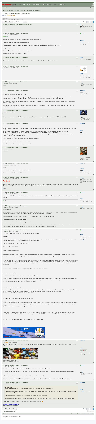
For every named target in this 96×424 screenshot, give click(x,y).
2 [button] (90, 21)
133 (82, 74)
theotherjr (81, 205)
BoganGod (82, 177)
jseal (81, 115)
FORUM (92, 3)
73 (82, 132)
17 (82, 83)
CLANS (54, 4)
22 (82, 156)
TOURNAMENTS (46, 4)
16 (82, 117)
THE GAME (22, 4)
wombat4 (81, 73)
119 (82, 25)
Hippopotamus (82, 90)
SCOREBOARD (36, 4)
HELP (93, 4)
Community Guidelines (13, 19)
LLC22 (6, 25)
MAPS (28, 4)
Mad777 (81, 389)
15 (82, 92)
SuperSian (82, 168)
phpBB (8, 416)
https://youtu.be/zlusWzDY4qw (10, 405)
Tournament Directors (11, 15)
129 (82, 170)
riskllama (81, 198)
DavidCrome (82, 40)
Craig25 (81, 234)
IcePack (81, 347)
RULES (92, 5)
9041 (83, 199)
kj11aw (81, 155)
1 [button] (88, 21)
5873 (83, 178)
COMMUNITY (61, 4)
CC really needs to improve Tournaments (16, 14)
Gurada (81, 57)
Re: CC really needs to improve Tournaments (17, 24)
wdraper (81, 81)
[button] (87, 22)
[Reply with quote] (77, 24)
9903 (83, 391)
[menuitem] (9, 8)
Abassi (6, 366)
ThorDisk (81, 130)
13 (82, 58)
